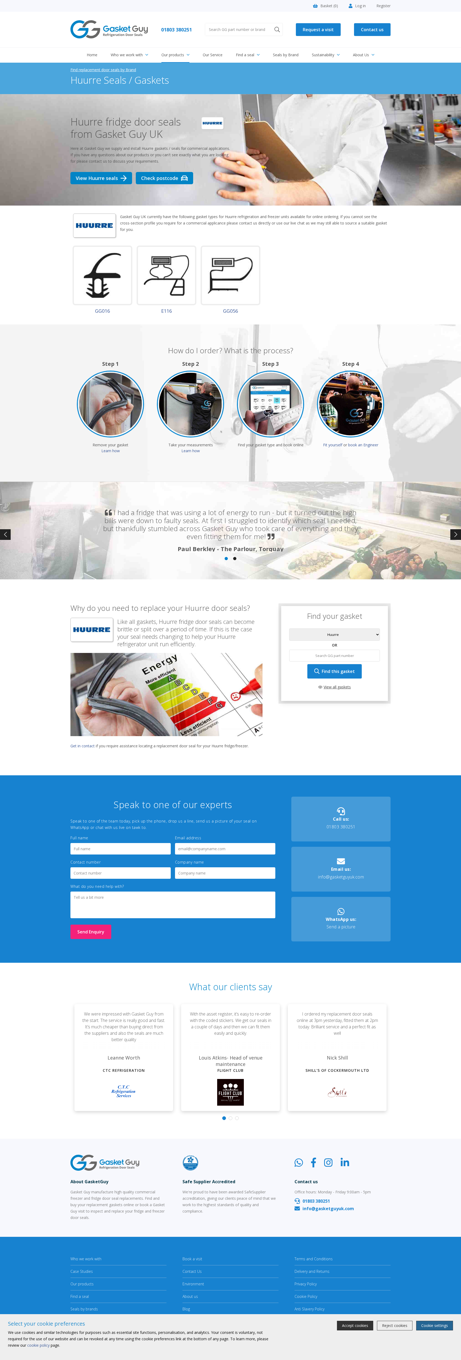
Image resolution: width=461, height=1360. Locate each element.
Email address (188, 838)
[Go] (277, 29)
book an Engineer (363, 444)
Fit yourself (332, 444)
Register (383, 6)
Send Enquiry (90, 932)
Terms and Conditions (314, 1258)
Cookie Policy (306, 1296)
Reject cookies (394, 1325)
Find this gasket (338, 671)
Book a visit (192, 1258)
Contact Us (192, 1271)
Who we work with (127, 54)
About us (190, 1296)
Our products (172, 54)
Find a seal (245, 54)
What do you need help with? (97, 886)
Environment (193, 1283)
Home (92, 54)
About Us (361, 54)
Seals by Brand (286, 54)
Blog (186, 1308)
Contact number (85, 862)
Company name (189, 862)
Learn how (110, 450)
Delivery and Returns (312, 1271)
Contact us (372, 30)
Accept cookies (355, 1325)
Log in (360, 6)
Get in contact (82, 745)
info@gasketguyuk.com (341, 873)
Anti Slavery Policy (309, 1308)
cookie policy (38, 1345)
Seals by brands (84, 1308)
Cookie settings (434, 1325)
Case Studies (81, 1271)
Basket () (329, 6)
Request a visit (318, 30)
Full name (79, 838)
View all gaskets (337, 686)
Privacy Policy (306, 1283)
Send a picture (341, 923)
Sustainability (323, 54)
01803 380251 (176, 29)
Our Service (212, 54)
